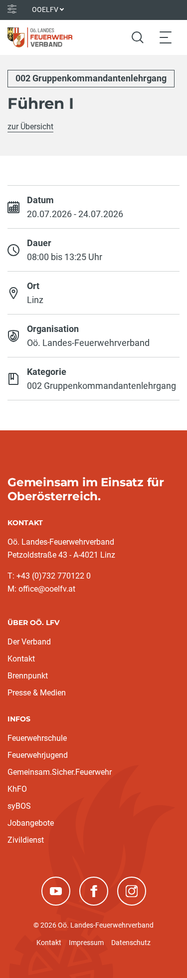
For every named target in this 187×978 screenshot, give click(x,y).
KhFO (17, 789)
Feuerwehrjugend (37, 755)
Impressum (86, 943)
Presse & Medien (36, 692)
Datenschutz (131, 943)
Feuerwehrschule (37, 738)
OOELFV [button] (45, 9)
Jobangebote (30, 823)
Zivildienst (25, 840)
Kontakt (21, 658)
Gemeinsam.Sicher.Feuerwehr (59, 772)
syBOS (19, 806)
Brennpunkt (27, 675)
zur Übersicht (30, 126)
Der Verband (29, 642)
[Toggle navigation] (166, 37)
